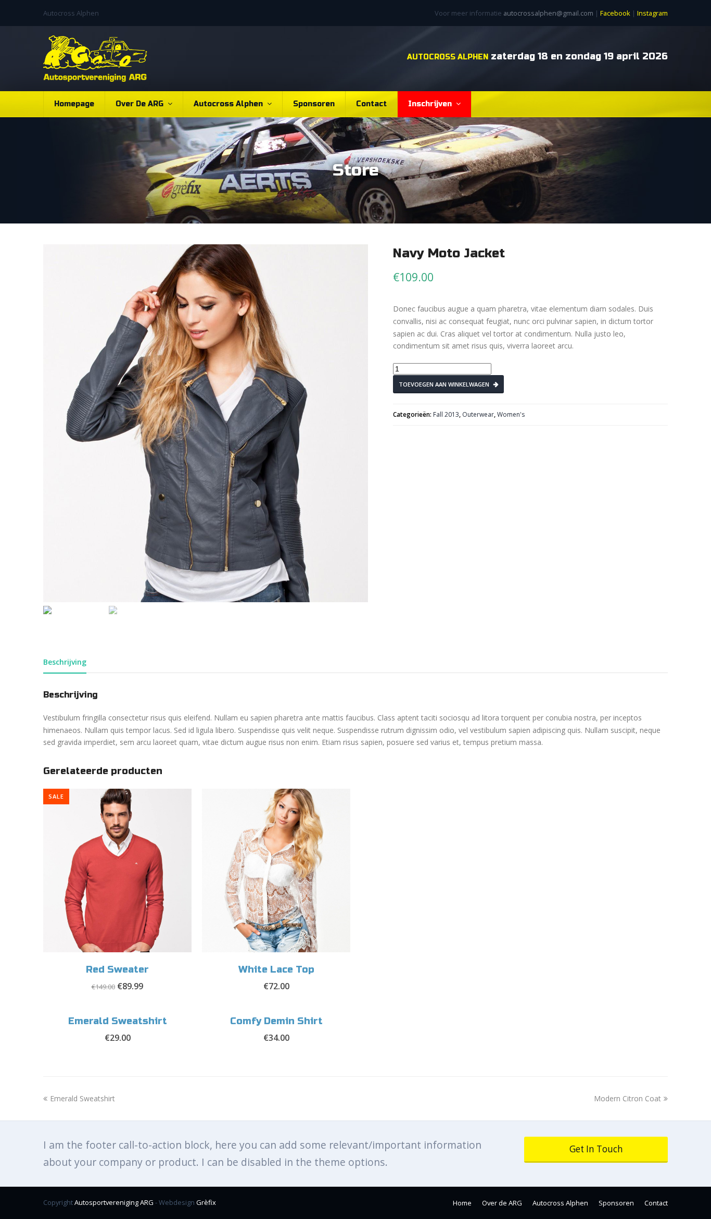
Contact (371, 103)
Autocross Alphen (229, 103)
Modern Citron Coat (627, 1098)
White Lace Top (276, 969)
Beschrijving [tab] (64, 662)
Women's (511, 414)
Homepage (74, 103)
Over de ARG (141, 103)
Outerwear (478, 414)
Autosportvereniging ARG (114, 1202)
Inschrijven (431, 103)
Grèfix (206, 1202)
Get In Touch (596, 1149)
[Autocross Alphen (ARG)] (95, 58)
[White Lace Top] (276, 870)
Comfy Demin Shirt (276, 1021)
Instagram (652, 13)
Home (462, 1203)
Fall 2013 (446, 414)
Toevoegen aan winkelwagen (444, 384)
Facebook (615, 13)
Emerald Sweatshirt (117, 1021)
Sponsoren (314, 103)
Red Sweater (117, 969)
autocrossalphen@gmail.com (548, 13)
